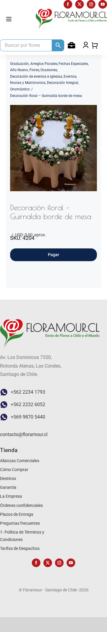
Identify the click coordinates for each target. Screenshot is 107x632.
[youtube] (102, 4)
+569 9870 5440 (28, 417)
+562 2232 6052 (28, 404)
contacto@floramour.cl (24, 434)
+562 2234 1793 (28, 392)
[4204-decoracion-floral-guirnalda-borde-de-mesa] (53, 148)
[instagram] (91, 4)
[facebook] (68, 4)
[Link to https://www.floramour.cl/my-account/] (71, 45)
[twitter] (79, 4)
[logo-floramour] (71, 11)
